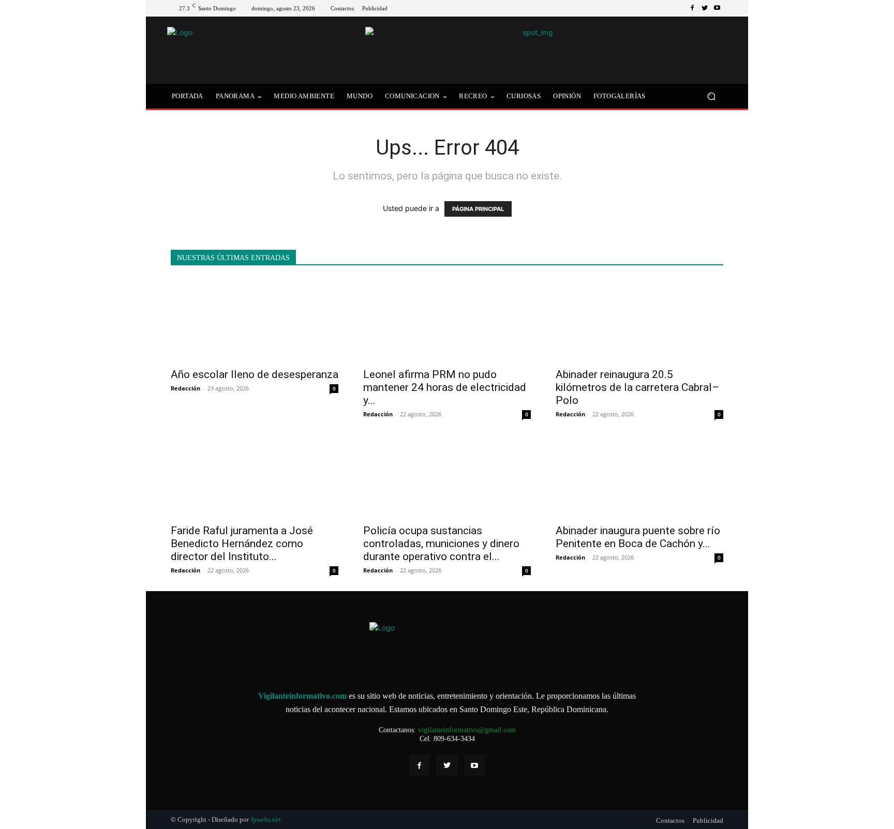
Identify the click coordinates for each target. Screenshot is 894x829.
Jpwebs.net (265, 819)
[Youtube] (717, 8)
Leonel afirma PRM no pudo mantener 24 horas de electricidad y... (444, 387)
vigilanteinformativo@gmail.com (467, 730)
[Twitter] (704, 8)
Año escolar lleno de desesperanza (254, 374)
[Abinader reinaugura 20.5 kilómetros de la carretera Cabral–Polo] (639, 320)
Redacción (185, 388)
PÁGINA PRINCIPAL (478, 209)
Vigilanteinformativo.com (302, 695)
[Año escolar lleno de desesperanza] (254, 320)
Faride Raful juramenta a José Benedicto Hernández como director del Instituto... (242, 543)
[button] (711, 96)
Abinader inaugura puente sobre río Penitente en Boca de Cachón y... (638, 537)
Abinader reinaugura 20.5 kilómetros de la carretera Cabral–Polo (637, 387)
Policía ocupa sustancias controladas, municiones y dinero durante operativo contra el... (441, 543)
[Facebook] (692, 8)
